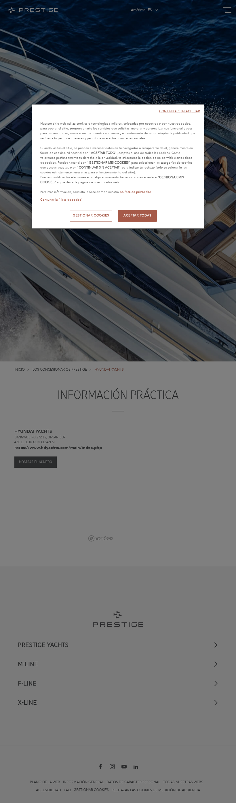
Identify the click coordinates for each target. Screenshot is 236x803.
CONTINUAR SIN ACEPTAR (179, 111)
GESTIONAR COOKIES (91, 216)
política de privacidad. (136, 192)
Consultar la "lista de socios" (61, 200)
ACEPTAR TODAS (137, 216)
